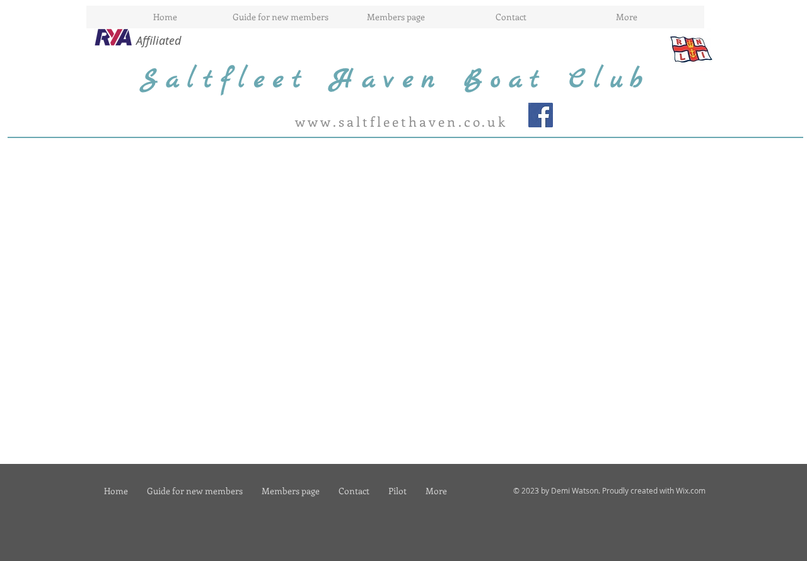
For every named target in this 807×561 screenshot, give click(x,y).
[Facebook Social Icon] (540, 115)
